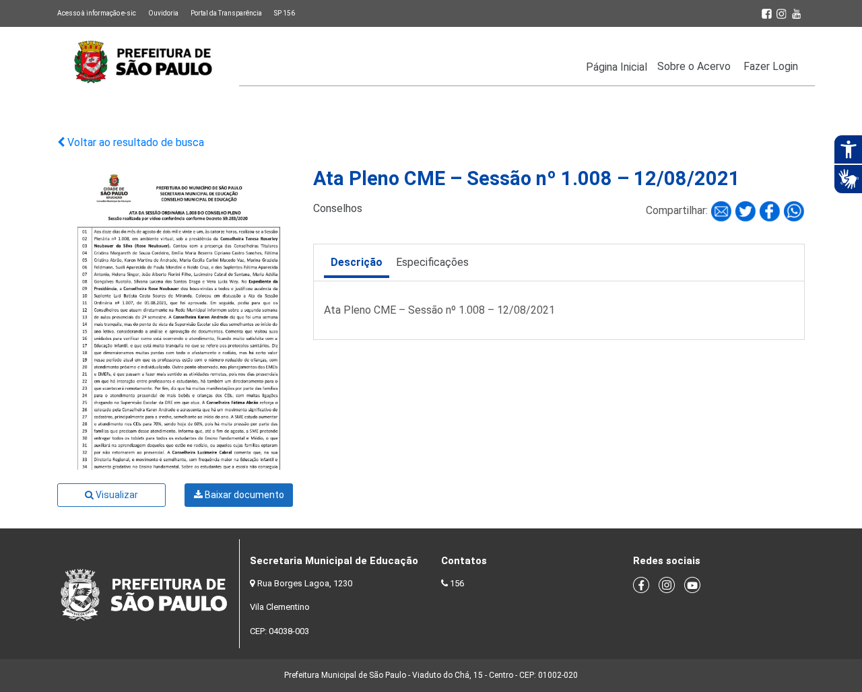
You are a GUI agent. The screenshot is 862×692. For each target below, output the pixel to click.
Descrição (357, 262)
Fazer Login (770, 66)
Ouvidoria (163, 13)
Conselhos (337, 208)
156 (457, 583)
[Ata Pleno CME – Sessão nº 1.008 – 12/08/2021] (722, 211)
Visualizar (116, 494)
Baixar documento (243, 494)
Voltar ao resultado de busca (134, 142)
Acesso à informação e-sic (96, 13)
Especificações (432, 262)
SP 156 (284, 13)
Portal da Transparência (226, 13)
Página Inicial (616, 67)
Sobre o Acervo (694, 66)
